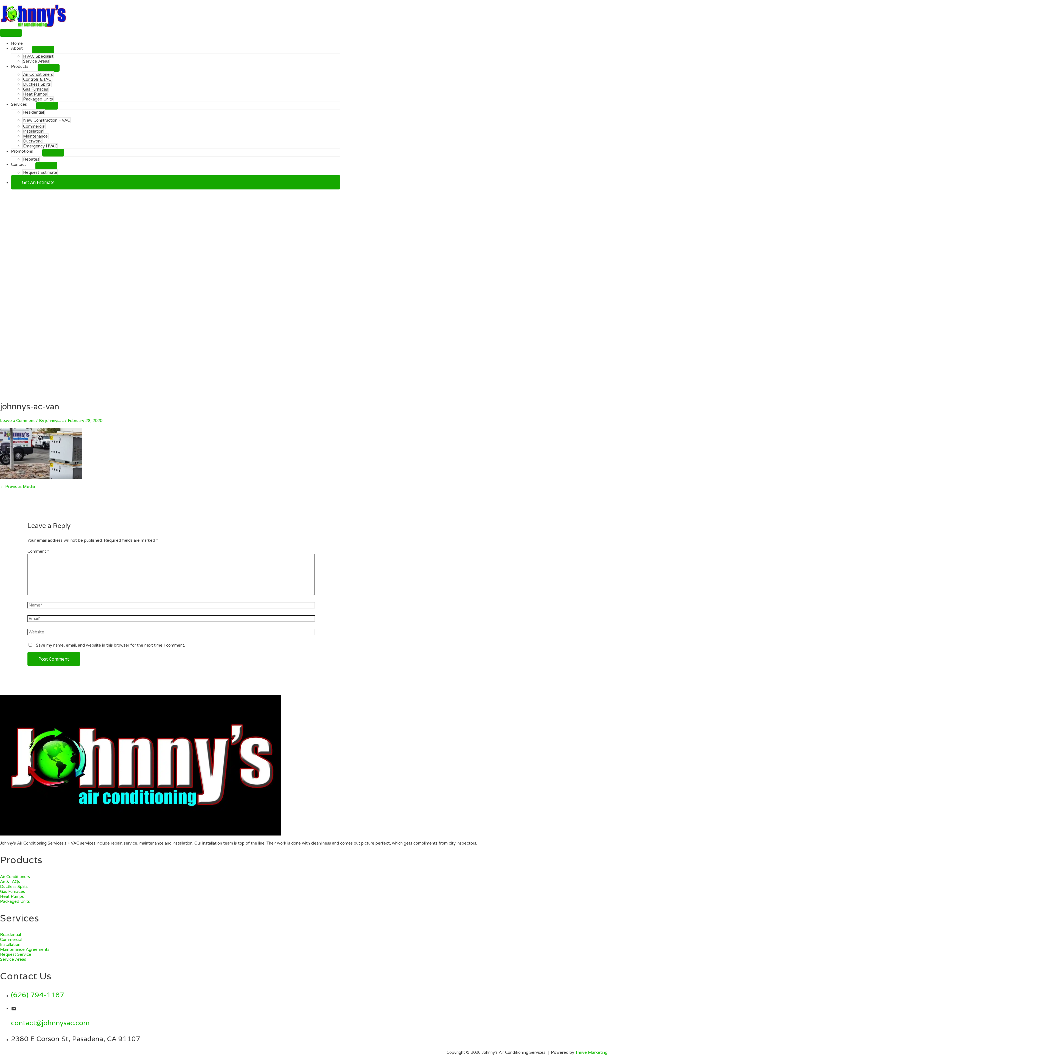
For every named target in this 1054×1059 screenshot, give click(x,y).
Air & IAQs (10, 881)
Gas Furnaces (12, 891)
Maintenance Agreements (24, 949)
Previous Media (17, 486)
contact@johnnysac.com (50, 1022)
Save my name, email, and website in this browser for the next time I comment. (110, 645)
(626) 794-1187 (37, 994)
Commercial (11, 939)
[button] (175, 182)
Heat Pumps (12, 896)
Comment (38, 551)
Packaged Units (15, 901)
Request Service (15, 954)
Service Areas (13, 959)
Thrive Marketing (591, 1052)
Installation (10, 944)
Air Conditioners (15, 876)
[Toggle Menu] (43, 50)
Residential (10, 934)
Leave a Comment (17, 420)
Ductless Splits (14, 886)
